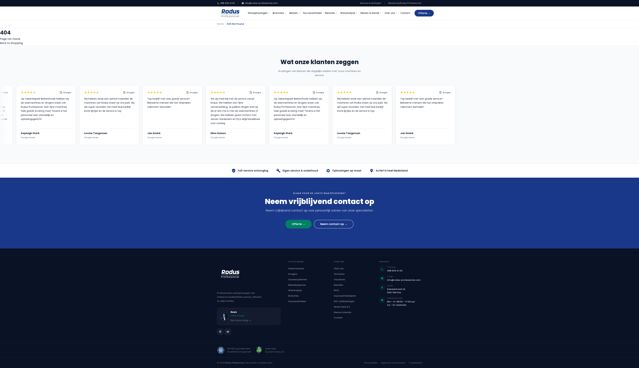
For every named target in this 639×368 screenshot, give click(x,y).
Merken (293, 13)
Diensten (330, 13)
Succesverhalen (312, 13)
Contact (405, 13)
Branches (278, 13)
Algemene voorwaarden (393, 362)
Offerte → (424, 13)
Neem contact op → (333, 224)
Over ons (390, 13)
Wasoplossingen (257, 13)
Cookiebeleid (415, 362)
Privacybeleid (371, 362)
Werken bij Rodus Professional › (405, 3)
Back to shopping (11, 43)
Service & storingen (370, 3)
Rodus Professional (234, 362)
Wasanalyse (347, 13)
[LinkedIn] (220, 332)
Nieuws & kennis (369, 13)
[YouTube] (228, 332)
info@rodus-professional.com (261, 3)
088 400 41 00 (227, 3)
